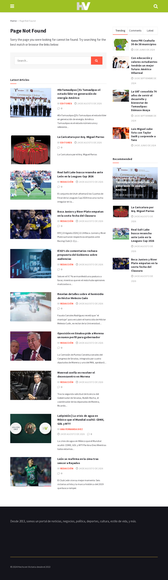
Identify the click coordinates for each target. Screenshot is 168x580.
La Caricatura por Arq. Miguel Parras (80, 137)
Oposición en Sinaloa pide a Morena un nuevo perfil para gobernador (80, 335)
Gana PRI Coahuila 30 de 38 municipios (143, 42)
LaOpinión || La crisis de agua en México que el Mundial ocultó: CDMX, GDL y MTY (80, 420)
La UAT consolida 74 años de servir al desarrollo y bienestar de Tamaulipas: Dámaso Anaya (144, 101)
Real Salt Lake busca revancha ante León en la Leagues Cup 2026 (80, 174)
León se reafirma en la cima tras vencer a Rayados (78, 461)
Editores (66, 103)
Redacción (66, 181)
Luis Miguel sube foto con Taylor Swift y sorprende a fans (143, 134)
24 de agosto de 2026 (89, 103)
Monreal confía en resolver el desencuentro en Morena (76, 374)
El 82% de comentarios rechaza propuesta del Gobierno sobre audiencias (77, 255)
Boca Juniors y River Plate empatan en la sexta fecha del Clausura (80, 213)
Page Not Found (27, 20)
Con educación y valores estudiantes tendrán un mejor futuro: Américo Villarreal (144, 65)
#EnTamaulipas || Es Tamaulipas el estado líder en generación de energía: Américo (78, 94)
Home (13, 20)
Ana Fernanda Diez (71, 429)
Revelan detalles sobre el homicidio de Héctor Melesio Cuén (80, 296)
